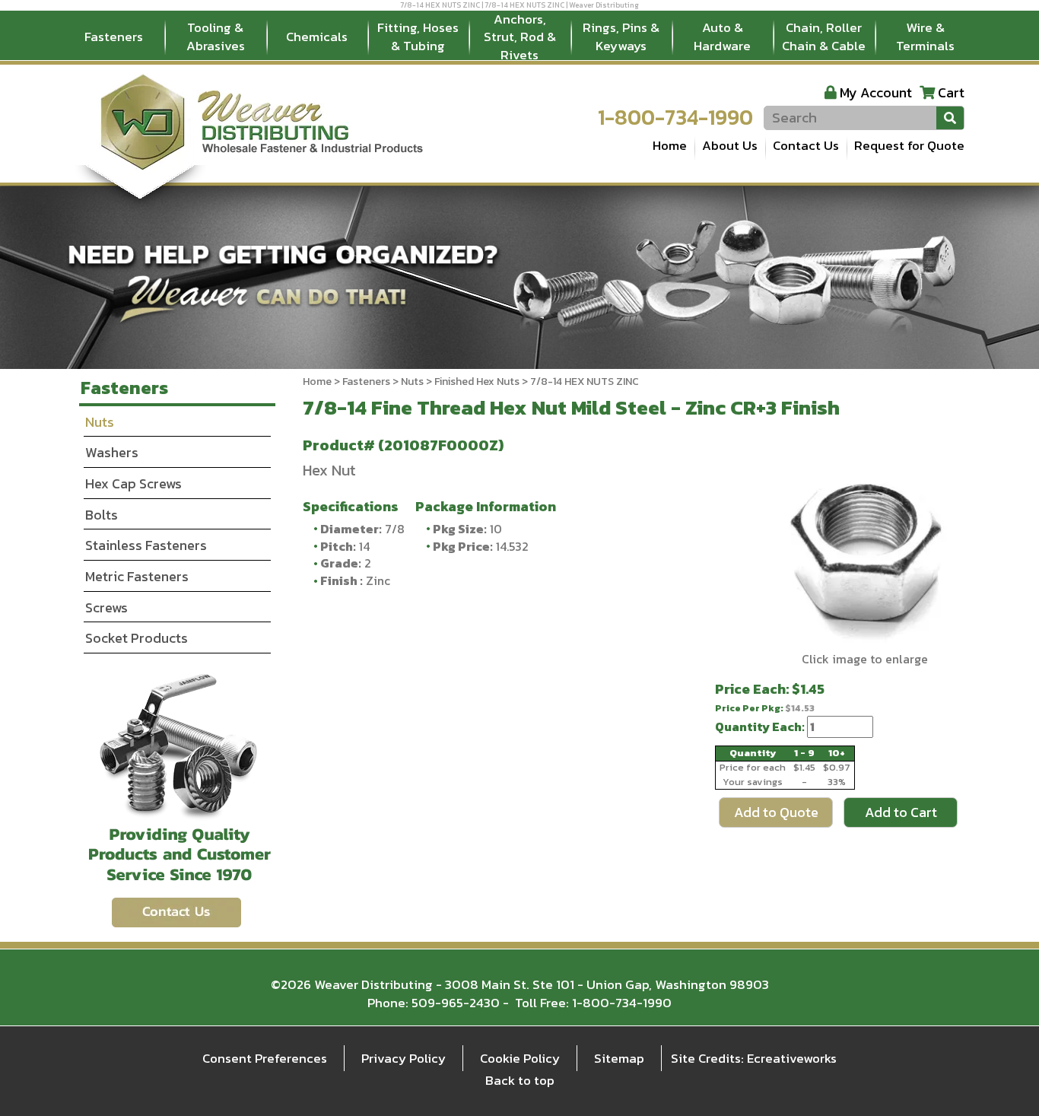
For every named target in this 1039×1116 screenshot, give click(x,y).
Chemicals (317, 36)
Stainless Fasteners (146, 545)
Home (670, 145)
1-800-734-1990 (675, 117)
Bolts (101, 514)
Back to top (519, 1080)
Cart (951, 92)
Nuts (412, 381)
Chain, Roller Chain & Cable (824, 36)
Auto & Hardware (722, 36)
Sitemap (619, 1058)
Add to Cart (901, 812)
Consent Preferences (264, 1058)
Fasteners (113, 36)
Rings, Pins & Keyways (621, 36)
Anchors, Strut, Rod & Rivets (520, 37)
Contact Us (806, 145)
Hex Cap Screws (133, 483)
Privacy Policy (403, 1058)
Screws (106, 607)
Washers (111, 452)
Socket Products (136, 638)
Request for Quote (909, 145)
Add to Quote (776, 812)
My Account (876, 92)
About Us (730, 145)
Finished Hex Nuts (477, 381)
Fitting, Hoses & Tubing (418, 36)
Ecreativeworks (792, 1058)
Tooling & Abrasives (215, 36)
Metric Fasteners (137, 576)
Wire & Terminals (925, 36)
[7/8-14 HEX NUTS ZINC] (864, 554)
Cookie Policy (520, 1058)
